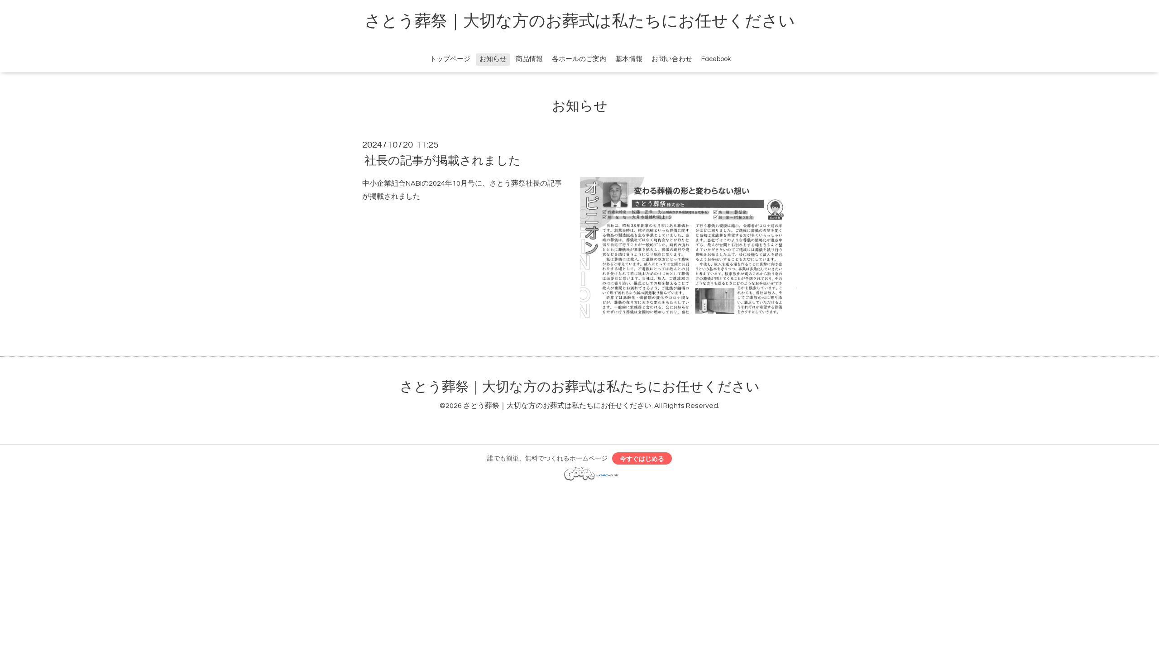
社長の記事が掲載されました (442, 161)
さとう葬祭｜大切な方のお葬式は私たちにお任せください (579, 21)
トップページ (450, 59)
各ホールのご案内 (579, 59)
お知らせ (493, 59)
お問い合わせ (671, 59)
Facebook (716, 59)
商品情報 (529, 59)
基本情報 (628, 59)
